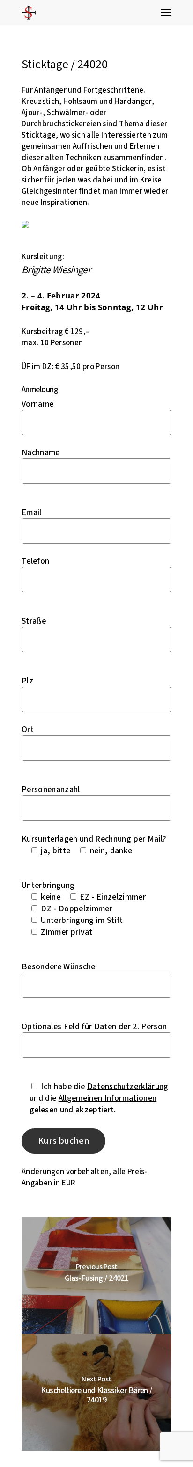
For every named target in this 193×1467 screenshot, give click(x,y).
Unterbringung (48, 885)
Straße (34, 621)
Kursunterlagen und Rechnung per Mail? (94, 839)
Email (32, 512)
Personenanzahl (51, 789)
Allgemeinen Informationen (108, 1098)
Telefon (35, 561)
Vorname (37, 404)
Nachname (41, 452)
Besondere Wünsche (59, 967)
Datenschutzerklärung (128, 1086)
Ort (28, 729)
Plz (27, 681)
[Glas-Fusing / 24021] (96, 1275)
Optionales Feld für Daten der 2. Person (94, 1026)
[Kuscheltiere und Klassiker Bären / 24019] (96, 1392)
